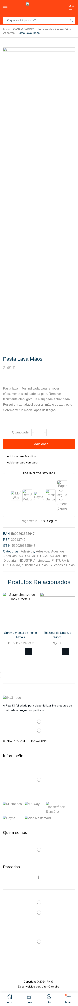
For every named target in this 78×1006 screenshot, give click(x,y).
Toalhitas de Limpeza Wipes (57, 635)
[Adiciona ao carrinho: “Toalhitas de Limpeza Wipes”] (65, 651)
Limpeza (43, 560)
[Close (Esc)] (0, 672)
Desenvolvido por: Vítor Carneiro (38, 986)
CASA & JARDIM (23, 29)
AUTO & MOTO (30, 556)
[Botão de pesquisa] (71, 20)
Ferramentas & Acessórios (54, 29)
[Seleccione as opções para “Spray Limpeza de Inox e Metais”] (28, 651)
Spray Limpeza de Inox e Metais (20, 635)
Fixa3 (50, 981)
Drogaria (9, 560)
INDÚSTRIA (26, 560)
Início (6, 29)
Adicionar (41, 444)
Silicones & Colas (35, 565)
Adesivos (9, 32)
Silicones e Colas (62, 565)
